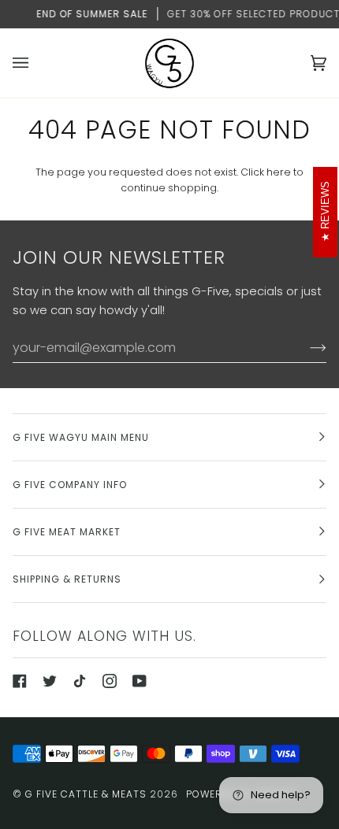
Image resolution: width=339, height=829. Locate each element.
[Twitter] (50, 681)
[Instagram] (109, 681)
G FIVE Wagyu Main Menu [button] (81, 437)
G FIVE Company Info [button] (70, 484)
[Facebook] (20, 681)
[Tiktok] (80, 681)
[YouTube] (139, 681)
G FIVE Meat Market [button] (67, 531)
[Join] (305, 347)
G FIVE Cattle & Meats (86, 794)
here (278, 172)
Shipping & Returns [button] (67, 579)
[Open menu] (36, 63)
